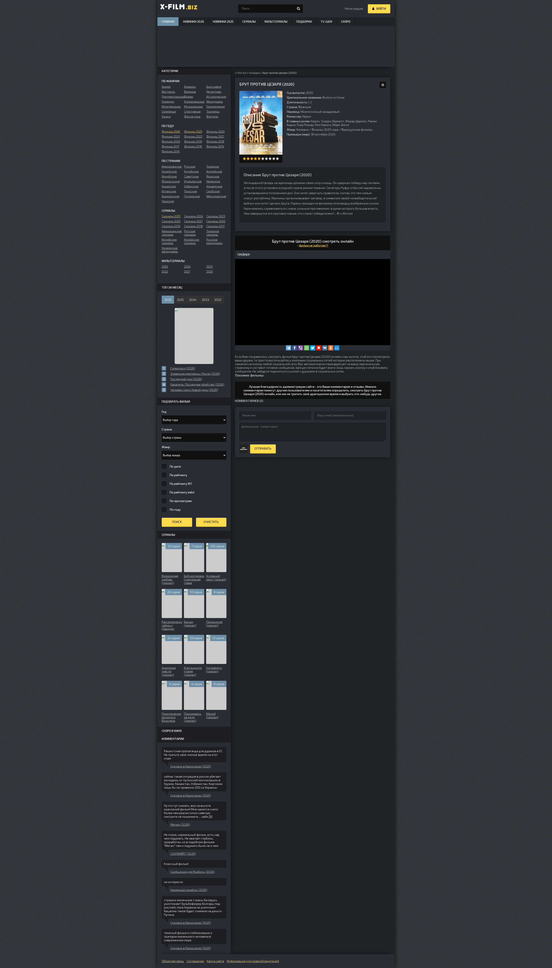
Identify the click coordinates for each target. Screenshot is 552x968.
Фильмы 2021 (215, 136)
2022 (165, 271)
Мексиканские (216, 196)
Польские (190, 191)
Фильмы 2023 (171, 136)
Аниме (166, 86)
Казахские (169, 186)
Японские (212, 176)
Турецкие (212, 166)
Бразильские (170, 196)
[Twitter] (312, 347)
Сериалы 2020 (215, 221)
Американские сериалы (172, 232)
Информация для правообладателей (253, 961)
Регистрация (354, 8)
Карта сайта (215, 961)
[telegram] (288, 347)
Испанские (169, 191)
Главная (168, 21)
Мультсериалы (276, 21)
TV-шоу (326, 21)
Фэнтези (212, 116)
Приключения (215, 106)
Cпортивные (192, 111)
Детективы (213, 91)
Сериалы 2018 (193, 226)
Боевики (190, 86)
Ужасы (166, 116)
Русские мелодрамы (214, 241)
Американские (172, 166)
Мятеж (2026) (180, 824)
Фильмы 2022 (193, 136)
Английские (214, 171)
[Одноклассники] (330, 347)
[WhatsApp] (306, 347)
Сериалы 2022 (171, 221)
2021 (187, 271)
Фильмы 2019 (193, 141)
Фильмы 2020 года (325, 129)
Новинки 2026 (193, 21)
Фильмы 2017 (170, 146)
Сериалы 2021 (193, 221)
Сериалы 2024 (193, 216)
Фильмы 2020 (171, 141)
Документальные (172, 96)
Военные (190, 91)
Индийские (169, 176)
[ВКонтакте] (324, 347)
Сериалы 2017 (215, 226)
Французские (171, 181)
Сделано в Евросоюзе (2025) (190, 766)
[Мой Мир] (336, 347)
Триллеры (213, 111)
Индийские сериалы (169, 241)
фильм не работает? (313, 245)
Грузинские (192, 196)
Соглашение (195, 961)
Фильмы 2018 (215, 141)
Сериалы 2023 (215, 216)
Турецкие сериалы (212, 232)
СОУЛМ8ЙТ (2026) (183, 853)
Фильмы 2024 (215, 131)
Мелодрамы (214, 101)
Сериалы (249, 21)
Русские (189, 166)
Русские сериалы (190, 232)
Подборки (304, 21)
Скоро (345, 21)
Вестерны (168, 91)
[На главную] (179, 8)
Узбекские (191, 186)
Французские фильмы (356, 129)
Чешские (168, 201)
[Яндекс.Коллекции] (318, 347)
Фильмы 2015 (215, 146)
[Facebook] (294, 347)
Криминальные (194, 101)
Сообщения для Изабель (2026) (192, 872)
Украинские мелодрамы (170, 249)
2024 (187, 266)
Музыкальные (193, 106)
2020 (209, 271)
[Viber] (300, 347)
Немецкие (213, 181)
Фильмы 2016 (193, 146)
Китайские (191, 171)
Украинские (214, 186)
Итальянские (193, 181)
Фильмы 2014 (171, 151)
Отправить (262, 448)
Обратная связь (173, 961)
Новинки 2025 (223, 21)
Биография (213, 86)
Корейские (169, 171)
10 (277, 158)
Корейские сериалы (191, 241)
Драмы (188, 96)
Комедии (302, 129)
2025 (165, 266)
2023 (209, 266)
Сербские (213, 191)
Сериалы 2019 (171, 226)
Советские (191, 176)
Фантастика (192, 116)
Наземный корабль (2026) (188, 890)
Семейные (169, 111)
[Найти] (298, 8)
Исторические (216, 96)
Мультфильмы (171, 106)
